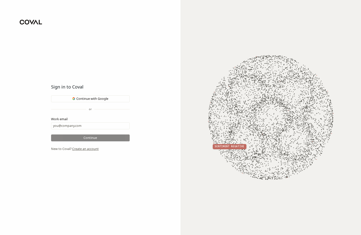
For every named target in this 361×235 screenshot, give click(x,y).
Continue (90, 138)
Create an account (85, 149)
